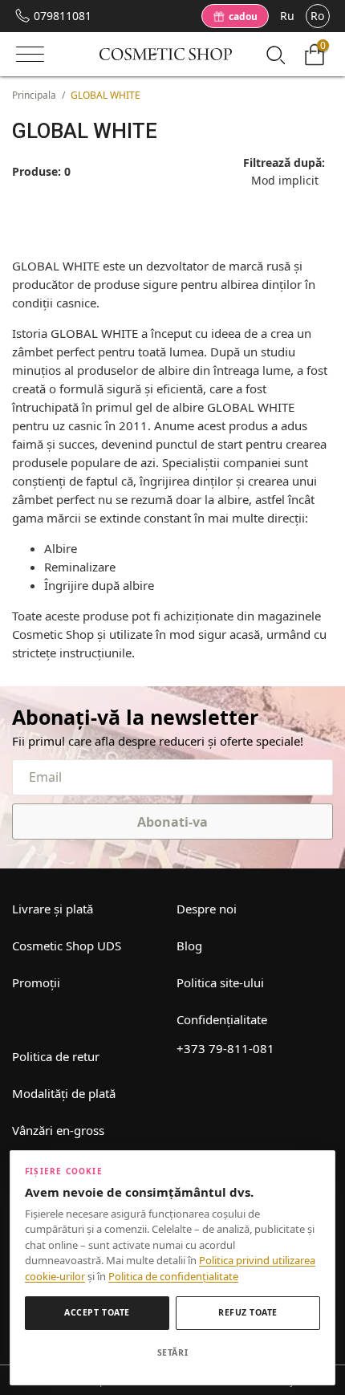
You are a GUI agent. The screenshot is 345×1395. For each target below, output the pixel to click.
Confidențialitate (222, 1019)
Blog (189, 945)
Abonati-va (172, 822)
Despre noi (207, 909)
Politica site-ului (220, 982)
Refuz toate (248, 1312)
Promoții (36, 982)
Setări (172, 1352)
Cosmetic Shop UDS (66, 945)
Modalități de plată (64, 1093)
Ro (317, 15)
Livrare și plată (52, 909)
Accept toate (96, 1312)
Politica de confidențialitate (173, 1276)
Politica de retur (55, 1056)
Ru (287, 15)
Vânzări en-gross (58, 1130)
